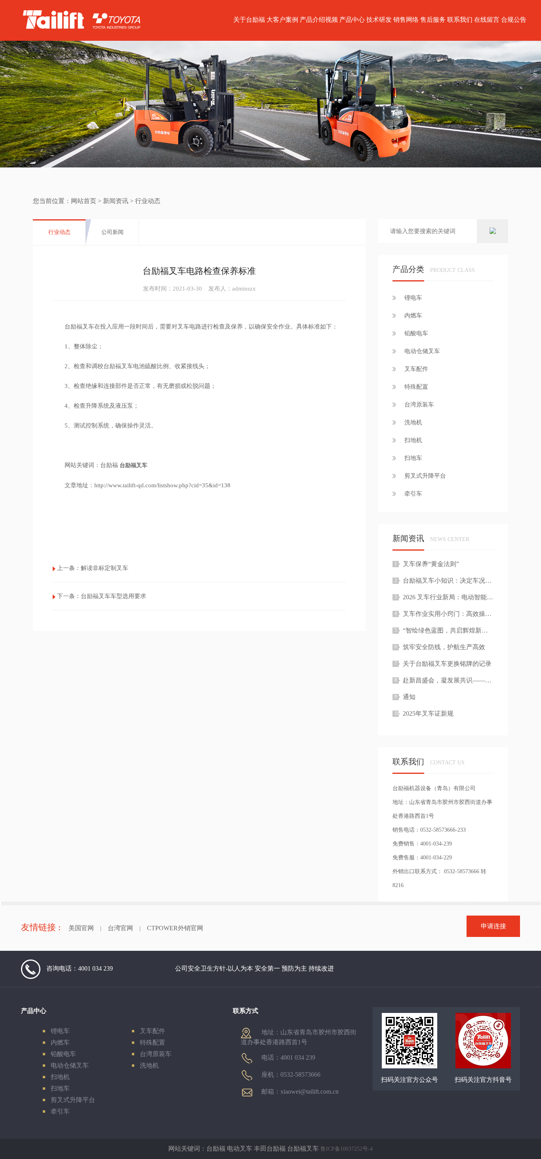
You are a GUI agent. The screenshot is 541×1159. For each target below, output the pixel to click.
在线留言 (486, 19)
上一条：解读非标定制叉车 (92, 568)
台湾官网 (120, 928)
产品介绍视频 (319, 19)
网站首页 (83, 201)
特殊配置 (152, 1042)
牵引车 (60, 1111)
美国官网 (81, 928)
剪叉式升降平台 (73, 1099)
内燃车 (60, 1042)
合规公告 (513, 19)
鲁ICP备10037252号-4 (346, 1149)
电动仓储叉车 (70, 1065)
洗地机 (149, 1065)
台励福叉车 (133, 465)
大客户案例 (282, 19)
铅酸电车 (63, 1054)
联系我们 (459, 19)
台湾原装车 (155, 1054)
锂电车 (60, 1031)
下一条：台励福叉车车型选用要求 (101, 596)
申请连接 (493, 926)
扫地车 (60, 1088)
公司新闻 (112, 232)
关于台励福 (249, 19)
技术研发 (379, 19)
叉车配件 (152, 1031)
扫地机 (60, 1077)
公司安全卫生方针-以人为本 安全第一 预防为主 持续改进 (254, 968)
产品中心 (352, 19)
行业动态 (59, 232)
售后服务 (433, 19)
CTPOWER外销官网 (175, 928)
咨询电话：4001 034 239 (79, 968)
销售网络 (406, 19)
